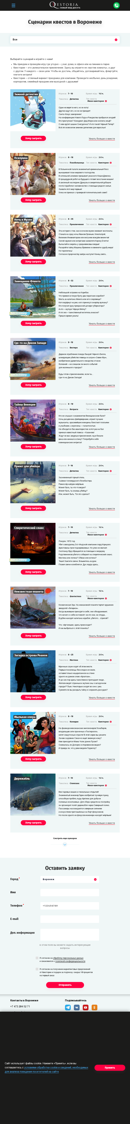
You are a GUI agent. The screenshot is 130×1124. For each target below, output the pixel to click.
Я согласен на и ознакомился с (62, 959)
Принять (110, 1067)
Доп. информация (22, 932)
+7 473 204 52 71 (20, 1006)
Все (15, 47)
